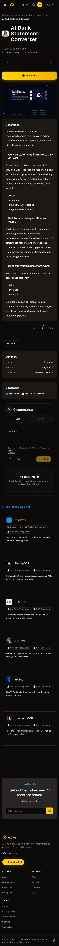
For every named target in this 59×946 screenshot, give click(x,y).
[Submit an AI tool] (39, 4)
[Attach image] (11, 459)
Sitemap (6, 922)
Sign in (50, 4)
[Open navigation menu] (4, 4)
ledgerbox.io (47, 367)
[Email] (16, 853)
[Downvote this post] (51, 63)
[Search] (33, 4)
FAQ (34, 892)
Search (5, 877)
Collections (7, 887)
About (5, 906)
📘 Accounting (12, 394)
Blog (34, 877)
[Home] (12, 4)
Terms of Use (8, 916)
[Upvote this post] (8, 63)
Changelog (7, 927)
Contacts (36, 887)
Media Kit (36, 882)
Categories (19, 15)
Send (46, 459)
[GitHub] (4, 853)
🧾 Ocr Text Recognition (32, 394)
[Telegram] (10, 853)
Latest (41, 419)
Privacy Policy (8, 911)
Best (18, 419)
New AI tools (8, 882)
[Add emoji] (18, 459)
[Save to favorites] (34, 328)
